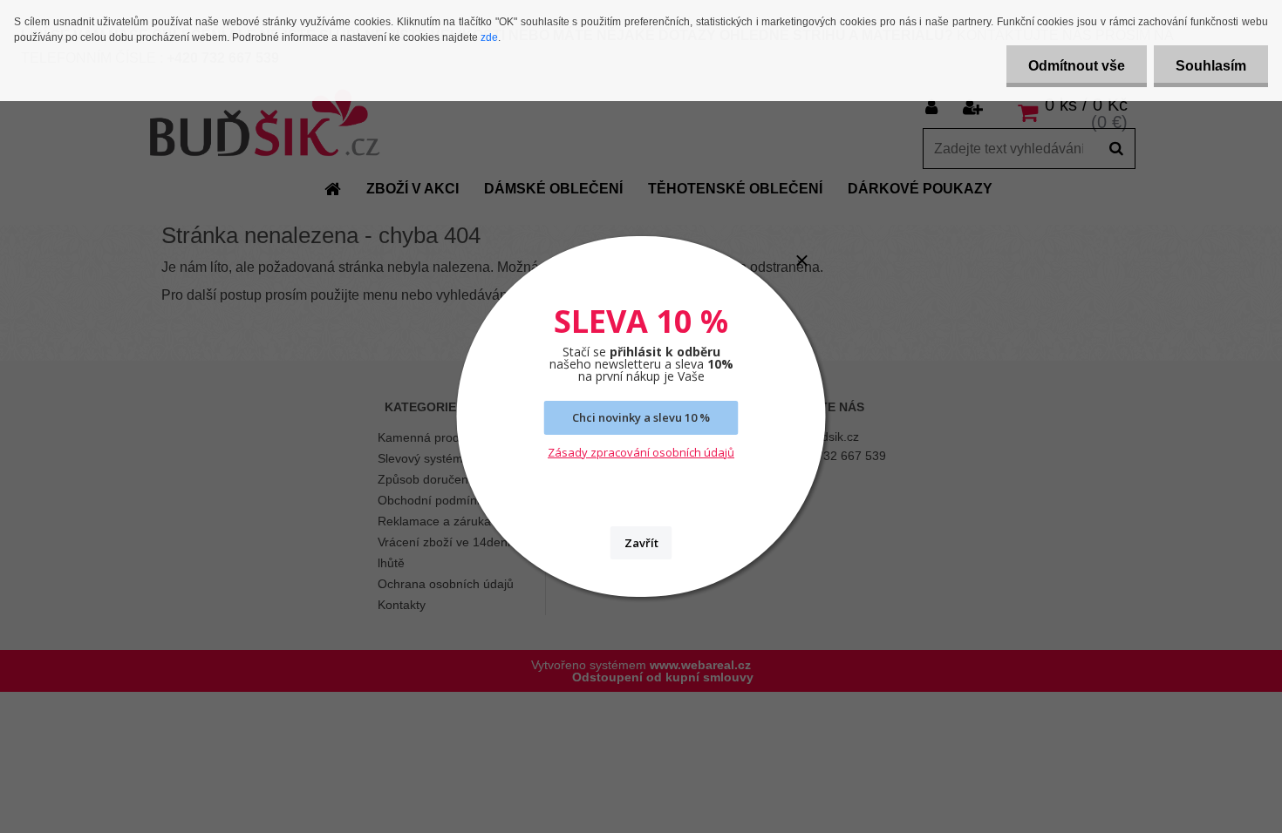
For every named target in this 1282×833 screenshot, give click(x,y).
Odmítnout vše (1076, 65)
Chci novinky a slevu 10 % (641, 417)
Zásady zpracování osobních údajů (641, 452)
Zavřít (641, 543)
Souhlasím (1211, 65)
